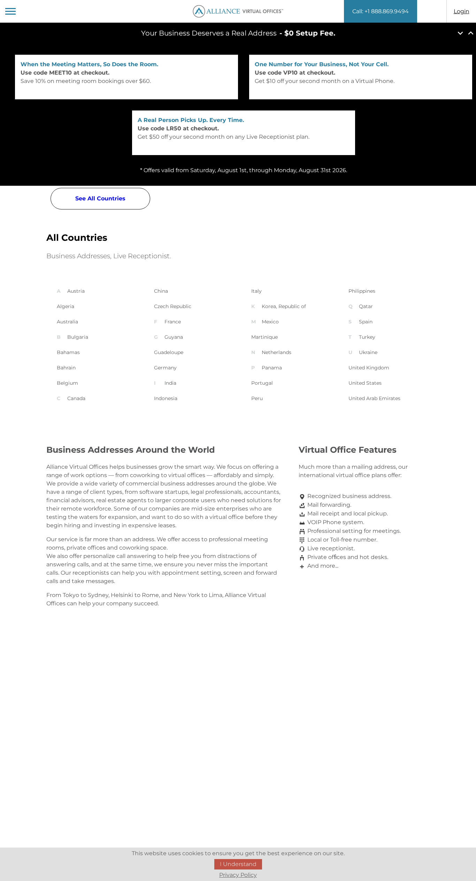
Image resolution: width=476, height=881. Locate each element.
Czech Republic (172, 306)
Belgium (67, 383)
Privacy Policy (238, 875)
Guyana (173, 337)
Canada (76, 398)
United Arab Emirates (374, 398)
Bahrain (66, 368)
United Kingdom (368, 368)
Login (461, 11)
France (172, 322)
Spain (366, 322)
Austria (76, 291)
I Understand (238, 864)
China (161, 291)
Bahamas (68, 352)
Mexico (270, 322)
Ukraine (368, 352)
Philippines (361, 291)
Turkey (367, 337)
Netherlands (276, 352)
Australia (67, 322)
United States (365, 383)
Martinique (264, 337)
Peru (257, 398)
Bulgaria (77, 337)
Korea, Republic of (284, 306)
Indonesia (165, 398)
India (170, 383)
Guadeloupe (168, 352)
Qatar (366, 306)
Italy (256, 291)
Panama (272, 368)
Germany (165, 368)
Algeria (65, 306)
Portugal (262, 383)
